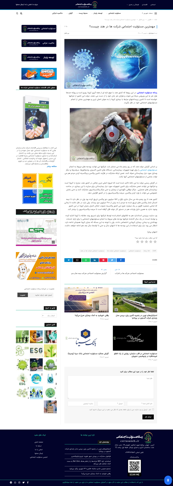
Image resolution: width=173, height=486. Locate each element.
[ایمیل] (165, 123)
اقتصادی (144, 5)
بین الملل (66, 33)
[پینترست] (165, 117)
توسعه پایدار (98, 13)
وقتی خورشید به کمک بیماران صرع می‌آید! (92, 315)
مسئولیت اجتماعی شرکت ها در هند (92, 251)
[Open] (168, 480)
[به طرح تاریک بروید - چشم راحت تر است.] (17, 13)
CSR (154, 251)
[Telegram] (165, 129)
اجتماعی (153, 5)
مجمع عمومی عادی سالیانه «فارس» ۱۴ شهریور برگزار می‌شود (90, 468)
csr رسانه (147, 251)
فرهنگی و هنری (134, 5)
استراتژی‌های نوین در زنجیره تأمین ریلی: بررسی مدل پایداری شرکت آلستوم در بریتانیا (136, 316)
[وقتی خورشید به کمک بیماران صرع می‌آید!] (86, 300)
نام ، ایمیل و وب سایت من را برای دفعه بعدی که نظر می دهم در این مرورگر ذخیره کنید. (120, 409)
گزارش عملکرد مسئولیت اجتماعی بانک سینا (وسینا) (88, 353)
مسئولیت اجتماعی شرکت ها (116, 251)
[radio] (155, 242)
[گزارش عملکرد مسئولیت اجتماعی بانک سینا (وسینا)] (86, 338)
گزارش (71, 13)
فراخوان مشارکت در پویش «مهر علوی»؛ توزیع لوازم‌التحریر (91, 456)
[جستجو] (21, 13)
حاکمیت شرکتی (57, 13)
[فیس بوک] (165, 99)
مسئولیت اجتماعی (114, 13)
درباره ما (35, 4)
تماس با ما (28, 4)
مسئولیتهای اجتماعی (148, 170)
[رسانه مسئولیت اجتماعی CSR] (86, 4)
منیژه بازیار (151, 33)
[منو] (156, 13)
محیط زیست (83, 13)
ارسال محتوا (20, 4)
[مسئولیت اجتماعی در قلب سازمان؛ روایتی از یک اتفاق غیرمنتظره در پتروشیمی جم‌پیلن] (135, 338)
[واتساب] (165, 135)
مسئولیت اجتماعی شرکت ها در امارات (129, 273)
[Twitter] (23, 482)
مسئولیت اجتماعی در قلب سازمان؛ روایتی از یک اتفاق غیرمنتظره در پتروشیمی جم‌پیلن (135, 355)
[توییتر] (165, 105)
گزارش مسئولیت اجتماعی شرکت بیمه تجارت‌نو (89, 273)
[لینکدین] (165, 111)
